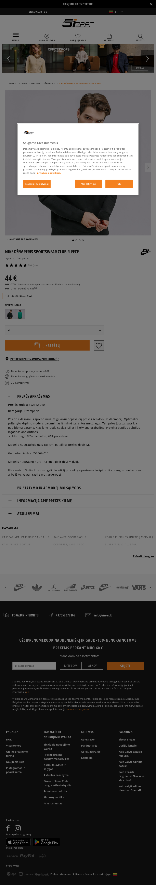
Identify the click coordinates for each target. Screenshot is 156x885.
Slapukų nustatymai (37, 183)
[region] (78, 159)
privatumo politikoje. (49, 172)
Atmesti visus (88, 183)
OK (119, 183)
